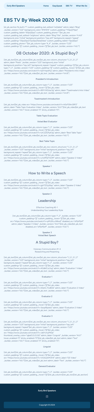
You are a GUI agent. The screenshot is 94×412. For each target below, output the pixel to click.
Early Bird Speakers (16, 6)
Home (46, 6)
